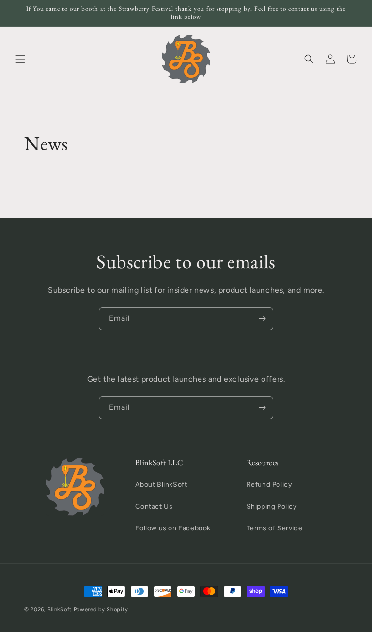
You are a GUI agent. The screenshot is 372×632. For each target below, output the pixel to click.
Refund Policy (269, 485)
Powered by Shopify (101, 609)
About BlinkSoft (161, 485)
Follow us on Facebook (173, 528)
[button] (20, 59)
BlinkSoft (59, 609)
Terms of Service (275, 528)
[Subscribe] (262, 318)
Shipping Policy (272, 506)
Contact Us (153, 506)
